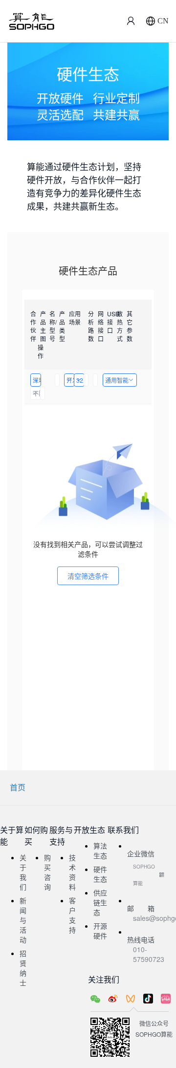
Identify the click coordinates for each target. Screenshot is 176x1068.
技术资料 (72, 872)
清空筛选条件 (88, 576)
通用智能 (117, 380)
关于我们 (23, 872)
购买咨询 (47, 872)
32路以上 (80, 380)
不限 (37, 393)
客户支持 (72, 915)
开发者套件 (70, 380)
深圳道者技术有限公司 (37, 380)
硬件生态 (100, 874)
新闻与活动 (23, 919)
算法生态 (100, 850)
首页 (17, 787)
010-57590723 (148, 954)
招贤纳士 (23, 967)
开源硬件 (100, 930)
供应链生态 (100, 902)
